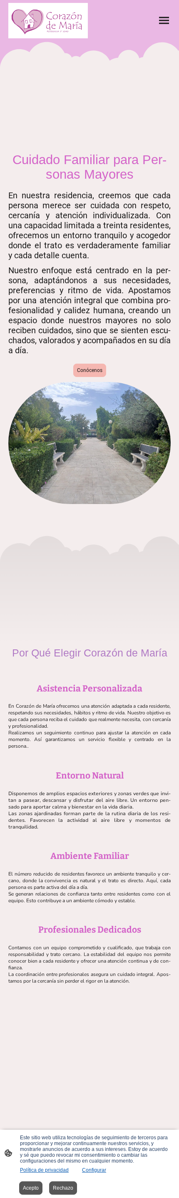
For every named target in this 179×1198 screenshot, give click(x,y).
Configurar (94, 1170)
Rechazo (63, 1188)
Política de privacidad (44, 1170)
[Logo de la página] (48, 20)
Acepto (31, 1188)
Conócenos (89, 370)
